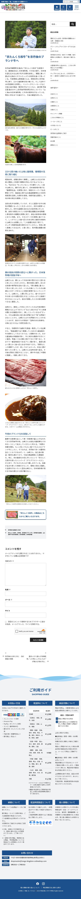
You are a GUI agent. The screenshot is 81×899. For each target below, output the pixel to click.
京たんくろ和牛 (12, 533)
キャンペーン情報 (56, 114)
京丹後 (19, 533)
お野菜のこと (54, 106)
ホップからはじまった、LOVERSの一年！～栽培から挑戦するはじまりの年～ (63, 75)
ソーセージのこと (56, 121)
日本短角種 (29, 534)
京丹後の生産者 (38, 533)
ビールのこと (54, 129)
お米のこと (54, 94)
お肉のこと (54, 98)
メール (8, 599)
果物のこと (54, 145)
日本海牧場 (22, 534)
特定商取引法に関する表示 (52, 887)
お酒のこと (54, 102)
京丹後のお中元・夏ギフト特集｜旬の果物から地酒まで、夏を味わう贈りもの (63, 57)
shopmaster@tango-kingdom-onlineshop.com (29, 861)
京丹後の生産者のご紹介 (14, 530)
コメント (9, 561)
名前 (8, 589)
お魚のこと (54, 110)
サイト (7, 610)
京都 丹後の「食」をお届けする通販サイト (14, 2)
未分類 (52, 141)
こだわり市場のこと (57, 117)
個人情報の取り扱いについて (30, 887)
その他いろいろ (55, 125)
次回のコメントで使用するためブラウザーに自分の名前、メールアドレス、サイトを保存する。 (25, 622)
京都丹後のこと (55, 137)
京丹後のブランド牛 (27, 533)
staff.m (43, 50)
